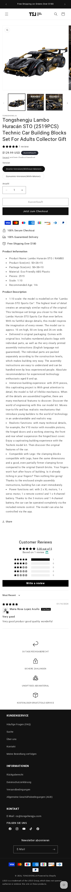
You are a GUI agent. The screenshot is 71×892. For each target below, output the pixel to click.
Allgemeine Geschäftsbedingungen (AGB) (30, 797)
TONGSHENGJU (30, 876)
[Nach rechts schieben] (67, 103)
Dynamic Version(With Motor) (25, 177)
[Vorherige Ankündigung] (6, 4)
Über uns (12, 739)
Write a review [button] (35, 583)
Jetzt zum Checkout (35, 211)
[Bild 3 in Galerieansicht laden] (35, 102)
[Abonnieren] (54, 849)
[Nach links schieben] (3, 103)
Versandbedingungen (18, 789)
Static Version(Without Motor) (25, 169)
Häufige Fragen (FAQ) (19, 724)
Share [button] (9, 521)
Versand (5, 157)
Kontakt (11, 746)
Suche (10, 731)
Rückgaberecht (15, 774)
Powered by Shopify (47, 876)
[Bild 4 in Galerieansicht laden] (54, 102)
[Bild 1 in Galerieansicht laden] (16, 102)
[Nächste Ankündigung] (65, 4)
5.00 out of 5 (44, 548)
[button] (6, 14)
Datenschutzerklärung (19, 782)
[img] (10, 604)
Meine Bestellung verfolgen (22, 754)
